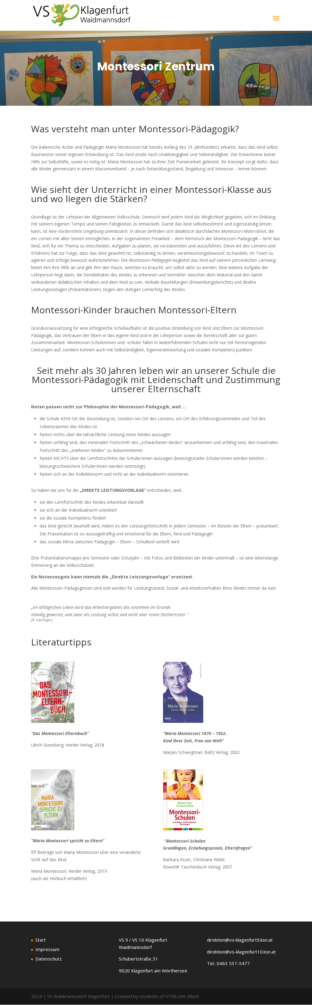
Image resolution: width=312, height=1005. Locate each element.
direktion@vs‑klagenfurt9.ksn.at (240, 940)
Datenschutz (48, 959)
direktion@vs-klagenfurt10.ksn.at (241, 952)
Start (40, 940)
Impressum (47, 949)
